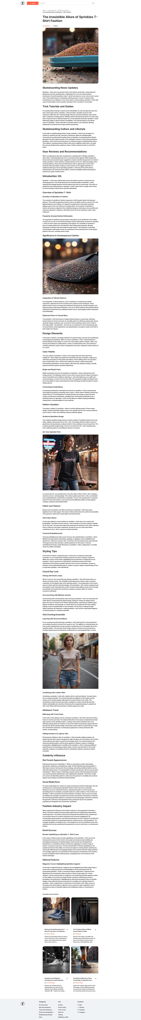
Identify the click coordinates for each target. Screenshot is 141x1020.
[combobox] (66, 3)
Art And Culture (51, 10)
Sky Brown (47, 25)
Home (44, 10)
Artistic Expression (63, 10)
